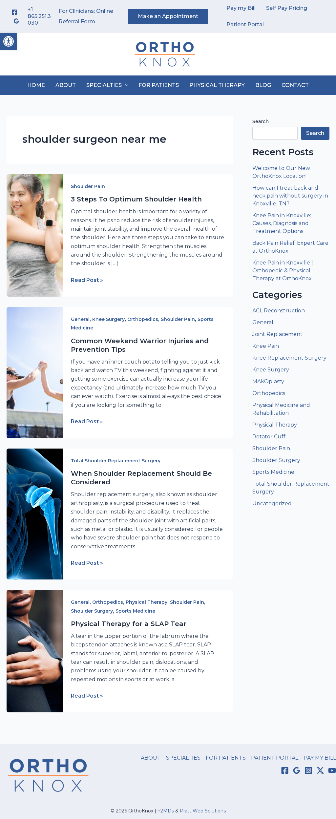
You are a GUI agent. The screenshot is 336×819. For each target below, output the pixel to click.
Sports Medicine (135, 611)
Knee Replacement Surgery (289, 358)
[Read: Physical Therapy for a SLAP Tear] (35, 651)
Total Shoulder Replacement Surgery (115, 461)
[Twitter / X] (320, 770)
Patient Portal (245, 24)
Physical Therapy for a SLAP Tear (128, 624)
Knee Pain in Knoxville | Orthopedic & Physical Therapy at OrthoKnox (282, 271)
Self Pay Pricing (286, 8)
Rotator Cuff (268, 436)
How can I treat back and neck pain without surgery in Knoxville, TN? (290, 196)
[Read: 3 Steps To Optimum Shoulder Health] (35, 235)
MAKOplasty (268, 381)
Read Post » (87, 280)
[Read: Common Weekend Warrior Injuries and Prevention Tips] (35, 372)
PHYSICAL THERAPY (217, 85)
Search (260, 121)
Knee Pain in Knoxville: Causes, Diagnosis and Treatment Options (281, 223)
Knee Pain (265, 346)
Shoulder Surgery (92, 611)
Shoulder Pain (88, 186)
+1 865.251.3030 (39, 16)
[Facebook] (14, 12)
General (80, 319)
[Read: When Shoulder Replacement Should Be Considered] (35, 514)
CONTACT (295, 85)
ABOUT (65, 85)
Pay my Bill (241, 8)
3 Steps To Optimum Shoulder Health (136, 199)
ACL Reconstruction (279, 310)
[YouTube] (332, 770)
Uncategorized (272, 503)
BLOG (263, 85)
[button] (8, 41)
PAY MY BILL (320, 758)
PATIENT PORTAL (274, 758)
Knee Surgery (108, 319)
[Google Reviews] (16, 21)
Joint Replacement (277, 334)
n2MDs (166, 811)
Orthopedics (142, 319)
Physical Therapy (146, 602)
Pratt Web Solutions (203, 811)
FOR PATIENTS (158, 85)
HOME (36, 85)
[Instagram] (308, 770)
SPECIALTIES (104, 85)
